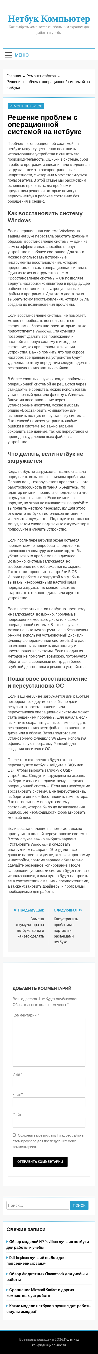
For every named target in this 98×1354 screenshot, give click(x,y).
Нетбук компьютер (49, 18)
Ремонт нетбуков (26, 106)
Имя (18, 1074)
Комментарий (26, 1015)
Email (18, 1094)
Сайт (17, 1114)
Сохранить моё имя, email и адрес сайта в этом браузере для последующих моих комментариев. (48, 1141)
